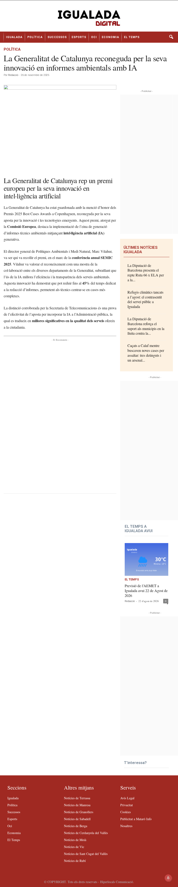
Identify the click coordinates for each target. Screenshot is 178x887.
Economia (110, 37)
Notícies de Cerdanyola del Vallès (86, 833)
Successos (57, 37)
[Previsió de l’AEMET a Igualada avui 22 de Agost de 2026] (146, 559)
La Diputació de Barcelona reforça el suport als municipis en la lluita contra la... (145, 326)
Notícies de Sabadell (77, 819)
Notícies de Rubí (75, 860)
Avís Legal (127, 798)
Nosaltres (126, 826)
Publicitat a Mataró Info (136, 819)
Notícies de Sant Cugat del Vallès (86, 853)
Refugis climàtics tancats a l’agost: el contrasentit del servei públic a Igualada (145, 299)
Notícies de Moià (75, 840)
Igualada (14, 37)
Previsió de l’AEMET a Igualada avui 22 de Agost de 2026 (146, 590)
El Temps (132, 37)
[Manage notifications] (168, 878)
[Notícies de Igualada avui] (89, 17)
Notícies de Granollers (78, 812)
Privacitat (126, 805)
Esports (79, 37)
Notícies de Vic (74, 847)
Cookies (125, 812)
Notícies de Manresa (77, 805)
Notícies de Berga (75, 826)
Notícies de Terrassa (77, 798)
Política (35, 37)
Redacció (13, 75)
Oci (94, 37)
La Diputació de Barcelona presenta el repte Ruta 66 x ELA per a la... (145, 272)
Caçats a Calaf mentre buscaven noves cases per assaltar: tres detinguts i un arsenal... (145, 352)
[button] (171, 37)
